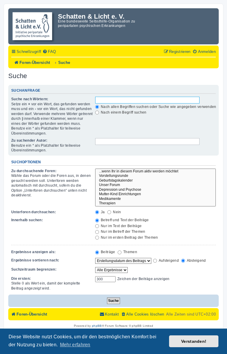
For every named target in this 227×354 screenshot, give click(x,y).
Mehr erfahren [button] (75, 344)
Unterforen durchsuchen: (33, 212)
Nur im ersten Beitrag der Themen (129, 237)
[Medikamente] (155, 199)
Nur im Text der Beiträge (121, 226)
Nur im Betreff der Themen (122, 231)
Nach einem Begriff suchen (123, 112)
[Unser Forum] (155, 185)
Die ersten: (21, 279)
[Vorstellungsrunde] (155, 176)
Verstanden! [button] (193, 341)
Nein (116, 212)
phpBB (97, 325)
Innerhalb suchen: (27, 220)
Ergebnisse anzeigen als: (33, 252)
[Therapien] (155, 203)
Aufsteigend (168, 260)
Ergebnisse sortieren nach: (35, 260)
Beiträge (107, 252)
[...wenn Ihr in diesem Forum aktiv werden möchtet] (155, 171)
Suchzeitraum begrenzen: (33, 269)
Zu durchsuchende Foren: (33, 171)
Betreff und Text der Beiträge (124, 220)
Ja (102, 212)
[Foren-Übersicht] (34, 26)
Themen (129, 252)
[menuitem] (49, 52)
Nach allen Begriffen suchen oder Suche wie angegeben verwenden (158, 107)
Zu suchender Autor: (29, 140)
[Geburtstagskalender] (155, 180)
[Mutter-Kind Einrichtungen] (155, 194)
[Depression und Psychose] (155, 189)
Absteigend (196, 260)
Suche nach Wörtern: (29, 99)
